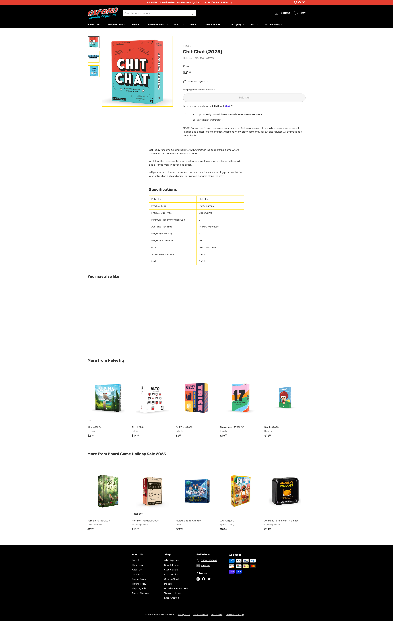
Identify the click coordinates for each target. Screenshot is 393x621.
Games (193, 25)
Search (135, 560)
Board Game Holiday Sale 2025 (137, 454)
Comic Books (171, 574)
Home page (138, 565)
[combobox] (159, 13)
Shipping (187, 90)
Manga (177, 25)
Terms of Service (140, 593)
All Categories (171, 560)
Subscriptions (116, 25)
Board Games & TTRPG (176, 588)
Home (186, 46)
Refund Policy (139, 584)
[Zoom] (137, 71)
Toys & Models (213, 25)
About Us (137, 570)
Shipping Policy (140, 588)
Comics (136, 25)
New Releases (95, 25)
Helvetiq (187, 58)
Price (186, 66)
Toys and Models (172, 593)
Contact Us (138, 574)
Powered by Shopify (235, 614)
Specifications (163, 189)
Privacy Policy (139, 579)
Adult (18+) (235, 25)
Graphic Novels (156, 25)
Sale (252, 25)
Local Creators (272, 25)
